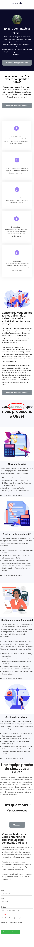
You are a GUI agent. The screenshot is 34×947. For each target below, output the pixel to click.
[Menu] (4, 3)
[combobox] (3, 910)
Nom (3, 891)
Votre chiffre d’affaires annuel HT (12, 922)
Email (3, 915)
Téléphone (4, 907)
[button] (17, 63)
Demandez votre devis (10, 932)
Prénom (4, 898)
